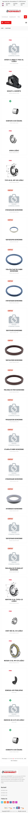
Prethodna (4, 758)
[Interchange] (17, 125)
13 (22, 758)
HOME (2, 28)
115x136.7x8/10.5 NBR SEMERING (14, 270)
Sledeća (15, 760)
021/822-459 (4, 795)
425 (25, 758)
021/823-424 (4, 790)
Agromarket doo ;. (14, 811)
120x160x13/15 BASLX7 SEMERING (14, 569)
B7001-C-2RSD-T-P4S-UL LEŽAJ (14, 60)
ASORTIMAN (8, 28)
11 (19, 758)
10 (17, 758)
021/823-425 (4, 792)
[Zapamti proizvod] (11, 65)
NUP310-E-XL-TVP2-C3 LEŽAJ (14, 600)
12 (20, 758)
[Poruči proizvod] (14, 65)
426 (12, 760)
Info (6, 65)
